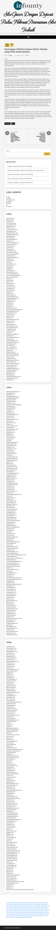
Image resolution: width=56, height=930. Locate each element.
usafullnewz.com (10, 646)
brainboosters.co (10, 663)
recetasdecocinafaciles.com (13, 751)
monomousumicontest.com (13, 520)
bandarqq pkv (21, 902)
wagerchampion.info (11, 519)
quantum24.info (10, 538)
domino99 (13, 902)
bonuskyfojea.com (11, 589)
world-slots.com (10, 417)
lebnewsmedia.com (11, 711)
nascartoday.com (10, 827)
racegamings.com (10, 621)
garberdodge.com (10, 236)
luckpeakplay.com (10, 613)
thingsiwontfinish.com (11, 634)
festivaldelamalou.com (12, 233)
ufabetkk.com (9, 293)
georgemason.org (10, 393)
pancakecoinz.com (11, 422)
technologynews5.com (12, 842)
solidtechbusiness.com (12, 551)
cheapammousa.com (11, 747)
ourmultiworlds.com (11, 223)
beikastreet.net (10, 220)
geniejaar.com (9, 434)
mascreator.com (10, 822)
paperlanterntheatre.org (12, 756)
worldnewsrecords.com (12, 548)
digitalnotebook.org (11, 445)
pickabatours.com (10, 403)
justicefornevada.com (11, 478)
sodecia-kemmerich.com (12, 569)
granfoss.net (9, 350)
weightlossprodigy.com (12, 442)
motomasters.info (10, 533)
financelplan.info (10, 406)
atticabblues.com (10, 770)
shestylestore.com (11, 633)
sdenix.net (8, 262)
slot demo (11, 912)
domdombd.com (10, 597)
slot (13, 123)
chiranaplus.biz (10, 339)
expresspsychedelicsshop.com (14, 790)
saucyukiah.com (10, 218)
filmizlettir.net (9, 221)
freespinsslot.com (10, 452)
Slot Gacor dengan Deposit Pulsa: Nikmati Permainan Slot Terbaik (28, 21)
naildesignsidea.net (11, 752)
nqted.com (9, 829)
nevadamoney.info (11, 331)
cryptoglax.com (10, 694)
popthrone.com (10, 416)
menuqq (11, 914)
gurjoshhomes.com (11, 703)
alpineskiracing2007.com (12, 353)
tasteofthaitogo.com (11, 313)
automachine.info (10, 515)
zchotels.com (9, 839)
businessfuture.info (11, 408)
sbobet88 (37, 904)
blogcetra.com (10, 492)
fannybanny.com (10, 603)
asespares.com (10, 767)
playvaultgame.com (11, 626)
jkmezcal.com (9, 576)
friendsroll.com (10, 716)
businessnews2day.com (12, 546)
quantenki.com (10, 540)
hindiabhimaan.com (11, 371)
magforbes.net (10, 259)
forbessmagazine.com (12, 796)
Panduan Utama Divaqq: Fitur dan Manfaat (20, 166)
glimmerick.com (10, 676)
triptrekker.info (10, 530)
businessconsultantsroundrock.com (15, 881)
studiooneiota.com (11, 510)
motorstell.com (10, 249)
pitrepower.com (10, 357)
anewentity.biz (10, 303)
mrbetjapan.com (10, 301)
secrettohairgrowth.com (12, 311)
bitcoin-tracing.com (11, 878)
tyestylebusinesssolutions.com (14, 579)
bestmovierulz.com (11, 685)
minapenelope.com (11, 690)
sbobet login (38, 912)
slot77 (11, 917)
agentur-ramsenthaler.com (13, 527)
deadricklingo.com (11, 522)
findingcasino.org (10, 512)
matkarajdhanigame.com (12, 414)
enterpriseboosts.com (11, 272)
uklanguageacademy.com (12, 396)
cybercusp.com (10, 884)
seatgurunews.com (11, 721)
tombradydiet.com (11, 705)
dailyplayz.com (10, 599)
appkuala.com (9, 304)
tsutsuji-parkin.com (11, 744)
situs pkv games (13, 904)
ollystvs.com (9, 496)
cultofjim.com (9, 674)
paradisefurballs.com (11, 453)
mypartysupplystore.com (12, 669)
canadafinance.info (11, 329)
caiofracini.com (10, 486)
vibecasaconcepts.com (12, 537)
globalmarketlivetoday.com (13, 798)
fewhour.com (9, 463)
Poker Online (7, 45)
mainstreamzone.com (11, 468)
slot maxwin (12, 905)
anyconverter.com (11, 286)
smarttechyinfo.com (11, 444)
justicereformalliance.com (12, 692)
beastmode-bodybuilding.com (14, 404)
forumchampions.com (11, 229)
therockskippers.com (11, 348)
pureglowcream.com (11, 308)
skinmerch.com (10, 682)
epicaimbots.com (10, 787)
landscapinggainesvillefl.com (13, 819)
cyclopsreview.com (11, 777)
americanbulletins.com (12, 765)
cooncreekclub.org (11, 224)
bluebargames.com (11, 231)
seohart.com (9, 862)
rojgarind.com (9, 461)
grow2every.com (10, 801)
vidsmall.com (9, 545)
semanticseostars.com (12, 466)
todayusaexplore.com (11, 651)
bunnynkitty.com (10, 314)
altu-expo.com (10, 739)
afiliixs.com (9, 762)
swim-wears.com (10, 238)
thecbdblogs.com (10, 375)
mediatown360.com (11, 358)
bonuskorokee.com (11, 590)
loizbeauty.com (10, 285)
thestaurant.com (10, 582)
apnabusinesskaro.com (12, 378)
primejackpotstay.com (12, 623)
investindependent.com (12, 816)
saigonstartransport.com (12, 319)
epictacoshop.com (11, 324)
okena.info (9, 726)
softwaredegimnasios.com (13, 852)
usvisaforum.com (10, 684)
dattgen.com (9, 778)
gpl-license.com (10, 800)
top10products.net (11, 401)
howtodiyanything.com (12, 813)
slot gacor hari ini (29, 904)
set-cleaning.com (10, 863)
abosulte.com (9, 870)
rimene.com (9, 332)
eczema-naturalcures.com (13, 734)
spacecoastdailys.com (12, 855)
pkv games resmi (10, 200)
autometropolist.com (11, 772)
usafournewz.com (10, 654)
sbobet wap (31, 912)
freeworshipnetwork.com (12, 757)
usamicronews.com (11, 615)
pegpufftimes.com (11, 226)
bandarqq (8, 198)
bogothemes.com (10, 697)
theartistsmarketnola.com (12, 337)
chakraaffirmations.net (12, 429)
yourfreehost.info (10, 700)
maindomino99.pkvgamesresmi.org (23, 917)
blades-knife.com (10, 507)
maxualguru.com (10, 447)
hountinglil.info (10, 427)
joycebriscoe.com (10, 666)
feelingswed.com (10, 793)
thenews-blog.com (11, 845)
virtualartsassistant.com (12, 563)
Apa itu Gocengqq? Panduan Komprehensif (20, 178)
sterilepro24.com (10, 550)
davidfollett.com (10, 677)
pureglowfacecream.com (12, 298)
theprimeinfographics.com (13, 564)
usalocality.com (10, 653)
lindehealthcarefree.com (12, 398)
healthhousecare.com (11, 803)
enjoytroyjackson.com (12, 785)
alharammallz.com (11, 764)
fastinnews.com (10, 602)
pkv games (7, 123)
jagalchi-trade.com (11, 687)
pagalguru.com (10, 832)
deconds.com (9, 888)
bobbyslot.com (10, 435)
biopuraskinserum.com (12, 326)
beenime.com (9, 568)
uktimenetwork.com (11, 648)
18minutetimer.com (11, 465)
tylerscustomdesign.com (12, 242)
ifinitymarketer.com (11, 605)
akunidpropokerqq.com (12, 728)
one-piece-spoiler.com (12, 509)
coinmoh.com (9, 775)
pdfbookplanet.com (11, 501)
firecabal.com (9, 795)
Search (8, 151)
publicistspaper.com (11, 866)
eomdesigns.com (10, 528)
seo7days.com (10, 306)
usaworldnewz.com (11, 649)
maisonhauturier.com (11, 821)
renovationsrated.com (11, 858)
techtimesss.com (10, 246)
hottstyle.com (9, 811)
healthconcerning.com (12, 460)
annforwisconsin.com (11, 671)
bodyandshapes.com (11, 880)
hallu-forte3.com (10, 345)
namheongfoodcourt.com (12, 342)
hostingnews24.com (11, 809)
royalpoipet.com (10, 581)
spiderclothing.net (10, 718)
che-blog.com (9, 421)
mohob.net (9, 440)
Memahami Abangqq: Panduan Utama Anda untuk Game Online (26, 170)
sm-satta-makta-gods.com (13, 850)
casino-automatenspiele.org (13, 275)
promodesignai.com (11, 865)
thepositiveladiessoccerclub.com (14, 749)
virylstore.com (10, 247)
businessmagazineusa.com (13, 541)
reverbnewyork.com (11, 680)
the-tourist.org (10, 265)
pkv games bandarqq (12, 910)
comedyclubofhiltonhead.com (14, 561)
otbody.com (9, 278)
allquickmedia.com (11, 295)
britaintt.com (9, 886)
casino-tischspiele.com (12, 277)
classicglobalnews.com (12, 883)
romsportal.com (10, 630)
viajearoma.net (10, 742)
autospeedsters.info (11, 517)
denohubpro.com (10, 506)
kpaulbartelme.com (11, 559)
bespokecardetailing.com (12, 729)
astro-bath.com (10, 736)
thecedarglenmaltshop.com (13, 391)
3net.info (8, 723)
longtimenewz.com (11, 610)
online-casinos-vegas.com (13, 363)
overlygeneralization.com (12, 473)
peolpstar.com (10, 241)
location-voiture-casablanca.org (14, 558)
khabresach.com (10, 373)
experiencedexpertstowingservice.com (16, 554)
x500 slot (21, 904)
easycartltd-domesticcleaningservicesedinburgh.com (20, 889)
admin (10, 55)
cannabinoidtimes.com (12, 457)
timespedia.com (10, 288)
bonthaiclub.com (10, 707)
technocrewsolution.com (12, 254)
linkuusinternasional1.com (12, 715)
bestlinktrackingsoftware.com (14, 584)
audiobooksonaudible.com (13, 875)
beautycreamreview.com (12, 773)
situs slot (25, 907)
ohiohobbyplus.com (11, 695)
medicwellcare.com (11, 543)
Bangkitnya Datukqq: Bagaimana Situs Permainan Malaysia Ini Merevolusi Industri (41, 137)
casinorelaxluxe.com (11, 594)
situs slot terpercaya (22, 905)
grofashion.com (10, 616)
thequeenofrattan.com (12, 504)
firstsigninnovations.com (12, 234)
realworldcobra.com (11, 514)
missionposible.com (11, 361)
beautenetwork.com (11, 876)
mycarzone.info (10, 535)
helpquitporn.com (10, 806)
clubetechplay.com (11, 595)
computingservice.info (12, 484)
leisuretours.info (10, 479)
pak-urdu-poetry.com (11, 491)
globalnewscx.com (11, 497)
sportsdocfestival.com (12, 631)
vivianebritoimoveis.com (12, 257)
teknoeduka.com (10, 844)
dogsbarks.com (10, 782)
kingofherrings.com (11, 300)
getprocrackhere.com (11, 600)
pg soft (25, 915)
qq (7, 204)
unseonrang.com (10, 489)
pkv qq (8, 902)
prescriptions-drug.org (12, 252)
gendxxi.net (9, 532)
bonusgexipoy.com (11, 592)
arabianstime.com (10, 769)
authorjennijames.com (11, 741)
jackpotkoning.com (11, 607)
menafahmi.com (10, 824)
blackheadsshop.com (11, 556)
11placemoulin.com (11, 437)
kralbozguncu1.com (11, 818)
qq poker (35, 914)
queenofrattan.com (11, 502)
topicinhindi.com (10, 395)
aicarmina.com (10, 667)
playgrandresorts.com (12, 628)
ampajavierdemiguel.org (12, 661)
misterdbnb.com (10, 574)
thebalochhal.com (10, 656)
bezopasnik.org (10, 316)
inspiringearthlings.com (12, 814)
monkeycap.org (10, 260)
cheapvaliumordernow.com (13, 566)
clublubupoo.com (10, 585)
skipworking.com (10, 283)
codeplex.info (9, 725)
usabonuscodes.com (11, 849)
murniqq (16, 914)
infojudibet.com (10, 409)
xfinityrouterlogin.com (12, 365)
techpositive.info (10, 488)
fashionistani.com (10, 791)
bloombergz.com (10, 270)
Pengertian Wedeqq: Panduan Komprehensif (20, 182)
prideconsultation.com (12, 426)
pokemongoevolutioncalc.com (14, 618)
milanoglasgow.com (11, 344)
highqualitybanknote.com (12, 808)
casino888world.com (11, 572)
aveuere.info (9, 455)
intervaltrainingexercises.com (13, 577)
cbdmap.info (9, 411)
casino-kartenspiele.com (12, 273)
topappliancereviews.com (12, 368)
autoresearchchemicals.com (13, 376)
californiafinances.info (11, 327)
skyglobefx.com (10, 523)
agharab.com (9, 746)
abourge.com (9, 760)
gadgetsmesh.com (11, 476)
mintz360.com (10, 439)
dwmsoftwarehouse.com (12, 783)
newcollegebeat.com (11, 679)
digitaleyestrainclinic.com (12, 360)
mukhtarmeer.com (10, 826)
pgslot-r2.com (10, 835)
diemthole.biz (9, 291)
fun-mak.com (9, 571)
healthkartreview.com (11, 804)
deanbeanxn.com (10, 413)
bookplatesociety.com (12, 710)
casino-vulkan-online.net (12, 355)
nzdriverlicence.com (11, 831)
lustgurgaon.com (10, 432)
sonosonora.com (10, 713)
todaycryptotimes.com (12, 847)
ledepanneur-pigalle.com (12, 334)
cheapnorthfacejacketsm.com (14, 702)
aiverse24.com (10, 871)
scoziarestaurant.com (11, 860)
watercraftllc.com (10, 759)
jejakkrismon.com (10, 290)
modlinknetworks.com (12, 608)
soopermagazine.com (11, 853)
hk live (7, 196)
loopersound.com (10, 689)
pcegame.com (9, 834)
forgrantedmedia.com (11, 239)
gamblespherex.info (11, 525)
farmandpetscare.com (11, 483)
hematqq (21, 914)
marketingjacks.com (11, 366)
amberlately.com (10, 664)
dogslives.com (10, 499)
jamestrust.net (9, 280)
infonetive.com (10, 322)
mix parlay (17, 912)
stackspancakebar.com (12, 340)
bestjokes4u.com (10, 430)
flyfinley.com (9, 424)
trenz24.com (9, 282)
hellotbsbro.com (10, 481)
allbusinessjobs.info (11, 399)
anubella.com (9, 873)
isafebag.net (9, 269)
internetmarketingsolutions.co (14, 494)
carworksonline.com (11, 244)
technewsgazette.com (12, 296)
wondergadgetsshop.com (12, 720)
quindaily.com (9, 868)
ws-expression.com (11, 837)
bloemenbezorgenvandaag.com (14, 309)
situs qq (43, 904)
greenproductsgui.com (12, 458)
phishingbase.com (10, 620)
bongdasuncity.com (11, 448)
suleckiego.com (10, 379)
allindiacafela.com (10, 352)
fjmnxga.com (9, 317)
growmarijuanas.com (11, 470)
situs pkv (36, 902)
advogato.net (9, 267)
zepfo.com (9, 840)
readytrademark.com (11, 857)
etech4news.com (10, 788)
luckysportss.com (10, 612)
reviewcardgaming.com (12, 553)
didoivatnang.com (10, 780)
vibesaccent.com (10, 659)
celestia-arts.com (10, 228)
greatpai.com (9, 754)
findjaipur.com (9, 672)
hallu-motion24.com (11, 347)
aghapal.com (9, 738)
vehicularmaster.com (11, 658)
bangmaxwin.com (10, 321)
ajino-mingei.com (10, 698)
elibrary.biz (9, 733)
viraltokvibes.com (10, 255)
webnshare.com (10, 471)
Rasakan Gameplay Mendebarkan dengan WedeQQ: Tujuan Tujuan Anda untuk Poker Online (15, 137)
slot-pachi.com (10, 450)
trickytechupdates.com (12, 370)
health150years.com (11, 251)
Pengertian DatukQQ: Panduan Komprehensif (20, 174)
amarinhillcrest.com (11, 264)
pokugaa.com (9, 625)
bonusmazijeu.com (11, 587)
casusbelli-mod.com (11, 708)
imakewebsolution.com (12, 419)
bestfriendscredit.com (11, 731)
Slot (12, 44)
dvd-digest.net (10, 335)
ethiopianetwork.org (11, 475)
